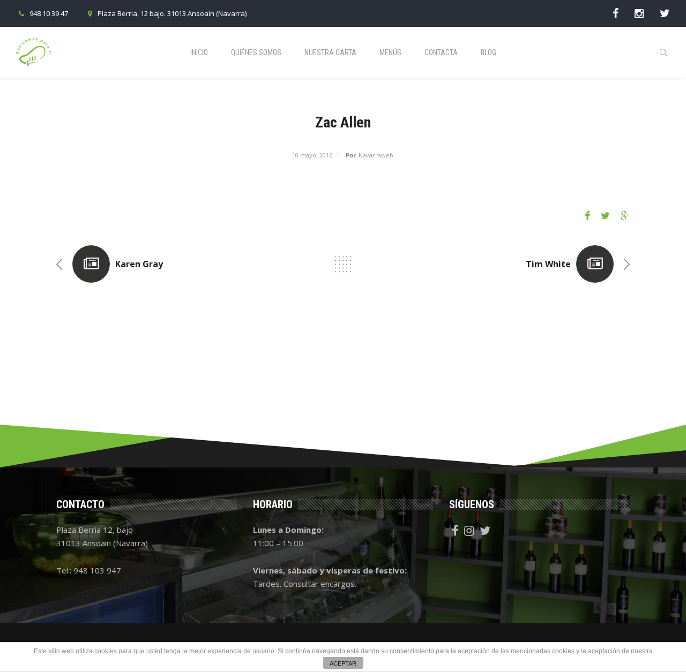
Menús (390, 52)
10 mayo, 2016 (312, 155)
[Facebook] (615, 13)
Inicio (199, 52)
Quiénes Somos (256, 52)
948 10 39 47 (48, 13)
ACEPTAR (343, 663)
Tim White (548, 264)
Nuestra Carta (330, 52)
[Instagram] (639, 13)
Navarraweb (376, 155)
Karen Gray (139, 264)
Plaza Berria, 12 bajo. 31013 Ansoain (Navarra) (172, 13)
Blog (488, 52)
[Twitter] (665, 13)
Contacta (441, 52)
